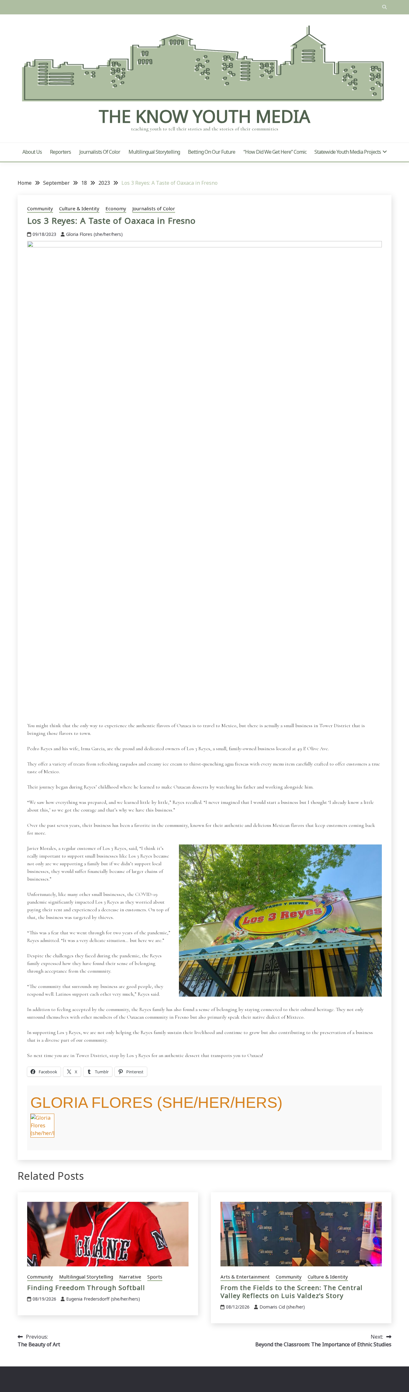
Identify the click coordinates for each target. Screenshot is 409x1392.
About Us (32, 151)
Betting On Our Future (211, 151)
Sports (154, 1276)
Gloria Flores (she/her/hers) (94, 234)
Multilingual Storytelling (154, 151)
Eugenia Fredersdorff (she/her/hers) (103, 1299)
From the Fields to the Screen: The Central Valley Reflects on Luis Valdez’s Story (291, 1291)
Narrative (130, 1276)
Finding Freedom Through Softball (86, 1287)
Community (40, 208)
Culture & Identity (79, 208)
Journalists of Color (99, 151)
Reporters (60, 151)
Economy (115, 208)
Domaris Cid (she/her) (282, 1307)
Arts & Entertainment (245, 1276)
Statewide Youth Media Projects (347, 151)
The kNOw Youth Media (204, 116)
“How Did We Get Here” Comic (274, 151)
